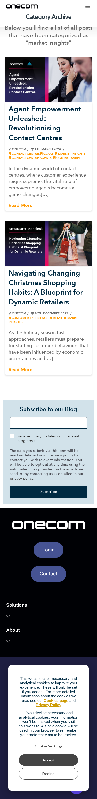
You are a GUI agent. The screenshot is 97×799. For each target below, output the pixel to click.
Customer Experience (29, 318)
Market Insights (71, 153)
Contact (48, 573)
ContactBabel (68, 158)
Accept (49, 760)
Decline (48, 773)
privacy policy (21, 478)
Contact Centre (25, 153)
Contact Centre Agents (31, 158)
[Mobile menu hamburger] (87, 6)
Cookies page (56, 700)
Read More (20, 205)
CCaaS (48, 153)
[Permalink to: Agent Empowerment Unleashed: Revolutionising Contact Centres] (48, 79)
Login (48, 549)
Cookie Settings (49, 746)
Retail (57, 318)
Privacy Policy (48, 705)
